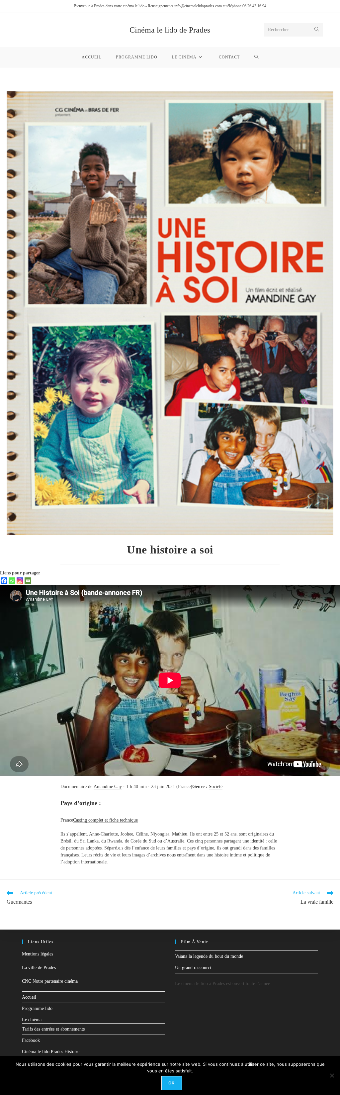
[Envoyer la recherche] (316, 30)
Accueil (29, 997)
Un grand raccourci (193, 967)
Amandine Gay (108, 786)
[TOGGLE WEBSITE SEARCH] (256, 57)
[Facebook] (4, 580)
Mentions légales (37, 953)
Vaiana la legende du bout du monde (209, 956)
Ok (171, 1082)
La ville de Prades (39, 967)
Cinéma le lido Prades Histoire (50, 1051)
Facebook (31, 1040)
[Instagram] (20, 580)
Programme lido (37, 1008)
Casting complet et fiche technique (105, 820)
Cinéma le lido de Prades (169, 30)
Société (215, 786)
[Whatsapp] (12, 580)
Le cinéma (32, 1019)
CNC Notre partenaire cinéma (50, 981)
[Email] (28, 580)
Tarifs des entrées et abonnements (53, 1029)
